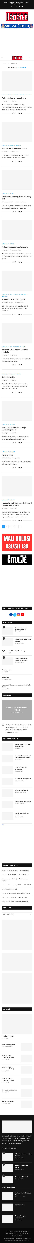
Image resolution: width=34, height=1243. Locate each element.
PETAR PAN (9, 1231)
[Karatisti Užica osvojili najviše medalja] (17, 333)
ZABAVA (27, 1233)
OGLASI (27, 2)
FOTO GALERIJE (17, 1235)
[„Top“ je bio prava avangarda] (7, 770)
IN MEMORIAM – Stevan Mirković (19, 871)
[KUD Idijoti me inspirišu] (7, 781)
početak (4, 64)
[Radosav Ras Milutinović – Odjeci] (7, 1196)
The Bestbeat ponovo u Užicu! (14, 148)
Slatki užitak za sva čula (23, 802)
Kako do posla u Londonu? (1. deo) (8, 1079)
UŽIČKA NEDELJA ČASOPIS (17, 4)
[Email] (22, 7)
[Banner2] (17, 962)
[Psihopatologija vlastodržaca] (17, 81)
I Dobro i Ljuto (8, 1036)
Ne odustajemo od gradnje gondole (21, 629)
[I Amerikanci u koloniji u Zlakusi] (7, 642)
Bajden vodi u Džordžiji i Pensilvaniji (13, 651)
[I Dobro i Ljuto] (17, 1024)
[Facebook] (11, 7)
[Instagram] (16, 7)
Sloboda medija (8, 377)
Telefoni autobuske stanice (21, 1166)
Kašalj (15, 889)
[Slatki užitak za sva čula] (7, 804)
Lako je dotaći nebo (8, 1044)
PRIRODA (17, 1231)
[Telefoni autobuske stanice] (7, 1168)
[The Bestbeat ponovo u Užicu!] (17, 132)
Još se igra (5, 677)
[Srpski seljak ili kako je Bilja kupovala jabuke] (17, 411)
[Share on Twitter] (17, 113)
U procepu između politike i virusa (19, 893)
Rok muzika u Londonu (9, 1090)
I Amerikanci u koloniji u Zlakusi (23, 640)
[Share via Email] (21, 113)
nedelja (5, 101)
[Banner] (17, 988)
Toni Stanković (7, 458)
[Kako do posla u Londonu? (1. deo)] (26, 1081)
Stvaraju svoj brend (21, 790)
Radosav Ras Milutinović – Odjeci (17, 708)
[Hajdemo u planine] (26, 1104)
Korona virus (7, 455)
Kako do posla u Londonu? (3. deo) (8, 1056)
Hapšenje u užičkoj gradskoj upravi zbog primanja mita (17, 504)
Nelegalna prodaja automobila (15, 247)
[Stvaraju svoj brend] (7, 793)
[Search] (32, 57)
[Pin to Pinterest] (19, 113)
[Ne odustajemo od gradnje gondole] (7, 631)
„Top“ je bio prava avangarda (21, 768)
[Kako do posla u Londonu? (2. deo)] (26, 1070)
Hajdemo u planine (8, 1101)
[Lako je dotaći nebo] (26, 1047)
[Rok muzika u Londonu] (26, 1093)
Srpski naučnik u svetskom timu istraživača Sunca (16, 686)
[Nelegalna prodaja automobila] (17, 230)
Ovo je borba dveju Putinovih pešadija (21, 659)
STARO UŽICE (9, 1233)
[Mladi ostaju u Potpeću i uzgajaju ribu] (7, 747)
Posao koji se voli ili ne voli (19, 897)
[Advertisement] (17, 43)
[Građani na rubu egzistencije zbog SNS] (17, 180)
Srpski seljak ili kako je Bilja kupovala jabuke (14, 428)
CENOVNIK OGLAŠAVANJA (16, 2)
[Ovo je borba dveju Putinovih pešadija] (7, 661)
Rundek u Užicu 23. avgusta (13, 299)
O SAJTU (6, 2)
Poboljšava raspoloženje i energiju (18, 901)
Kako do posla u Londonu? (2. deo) (8, 1068)
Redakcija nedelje (8, 202)
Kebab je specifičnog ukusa (22, 814)
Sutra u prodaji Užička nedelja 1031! (19, 885)
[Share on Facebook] (15, 113)
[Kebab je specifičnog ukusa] (7, 816)
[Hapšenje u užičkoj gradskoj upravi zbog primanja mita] (17, 486)
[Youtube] (19, 7)
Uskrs (3, 879)
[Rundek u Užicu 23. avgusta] (17, 281)
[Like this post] (13, 113)
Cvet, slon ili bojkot (21, 1177)
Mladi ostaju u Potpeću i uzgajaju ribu (23, 745)
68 (16, 526)
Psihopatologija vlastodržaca (14, 98)
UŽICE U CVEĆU (19, 1233)
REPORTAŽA (24, 1231)
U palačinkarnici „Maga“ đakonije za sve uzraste (23, 757)
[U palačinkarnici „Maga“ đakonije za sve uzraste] (7, 758)
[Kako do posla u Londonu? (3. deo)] (26, 1058)
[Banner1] (17, 935)
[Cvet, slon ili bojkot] (7, 1179)
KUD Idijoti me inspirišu (23, 779)
